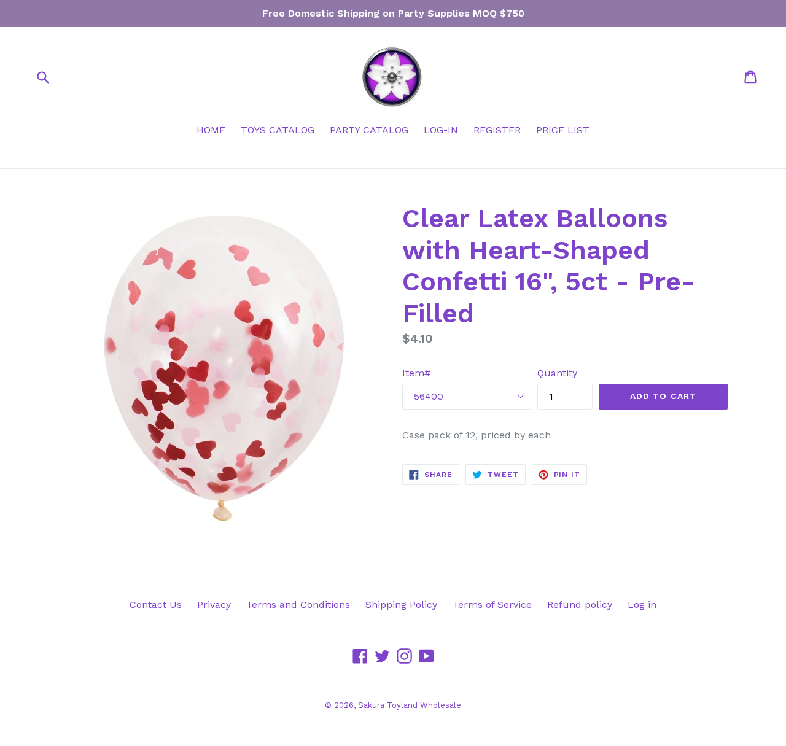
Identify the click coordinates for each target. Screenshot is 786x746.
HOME (210, 130)
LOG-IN (441, 130)
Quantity (557, 373)
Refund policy (579, 604)
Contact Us (156, 604)
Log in (642, 604)
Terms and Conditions (298, 604)
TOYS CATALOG (277, 130)
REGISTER (497, 130)
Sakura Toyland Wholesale (409, 705)
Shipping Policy (401, 604)
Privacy (214, 604)
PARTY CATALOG (369, 130)
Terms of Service (492, 604)
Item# (416, 373)
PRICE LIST (563, 130)
